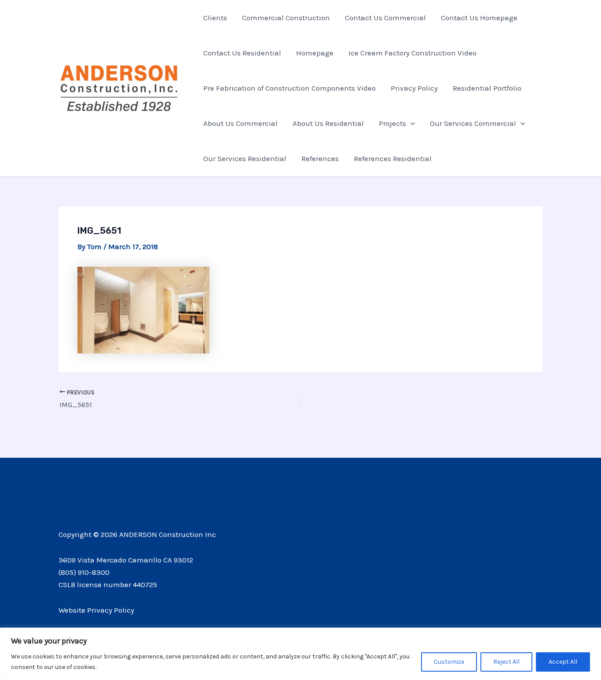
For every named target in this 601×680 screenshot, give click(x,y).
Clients (215, 17)
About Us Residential (328, 123)
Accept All (563, 661)
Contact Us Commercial (385, 17)
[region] (300, 654)
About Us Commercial (240, 123)
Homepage (314, 52)
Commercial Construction (286, 17)
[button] (410, 123)
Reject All (506, 661)
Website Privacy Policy (96, 610)
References (320, 158)
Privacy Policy (414, 88)
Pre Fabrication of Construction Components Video (289, 88)
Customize (449, 661)
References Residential (393, 158)
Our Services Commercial (473, 123)
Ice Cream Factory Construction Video (412, 52)
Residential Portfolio (487, 88)
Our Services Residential (244, 158)
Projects (392, 123)
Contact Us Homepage (479, 17)
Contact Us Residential (242, 52)
